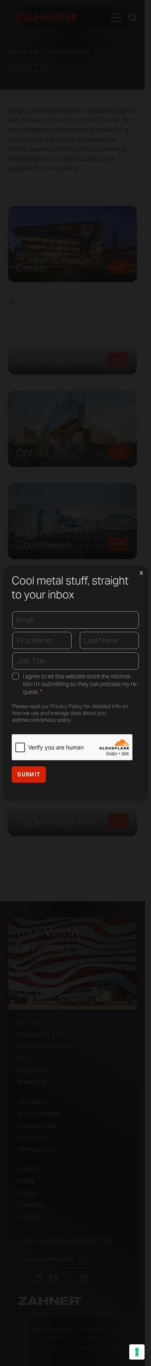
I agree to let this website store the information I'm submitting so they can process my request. (80, 684)
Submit (28, 774)
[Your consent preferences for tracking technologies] (137, 1352)
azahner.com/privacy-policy (41, 720)
